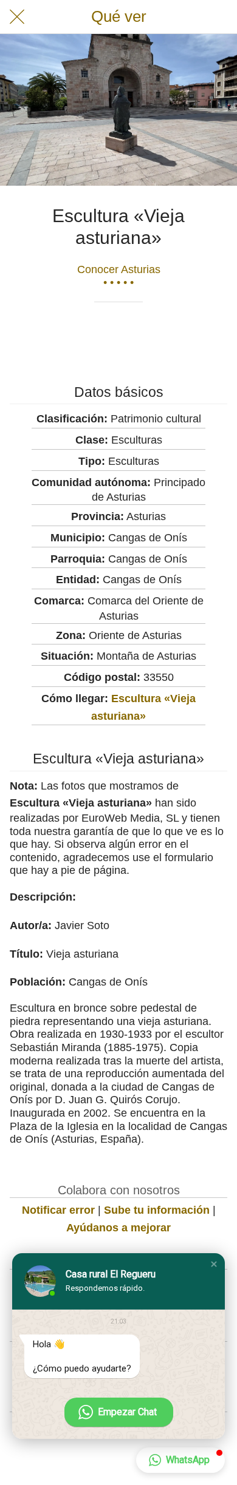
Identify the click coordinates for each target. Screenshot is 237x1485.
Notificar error (58, 1210)
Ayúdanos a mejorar (118, 1228)
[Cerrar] (17, 17)
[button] (214, 1264)
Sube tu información (157, 1210)
